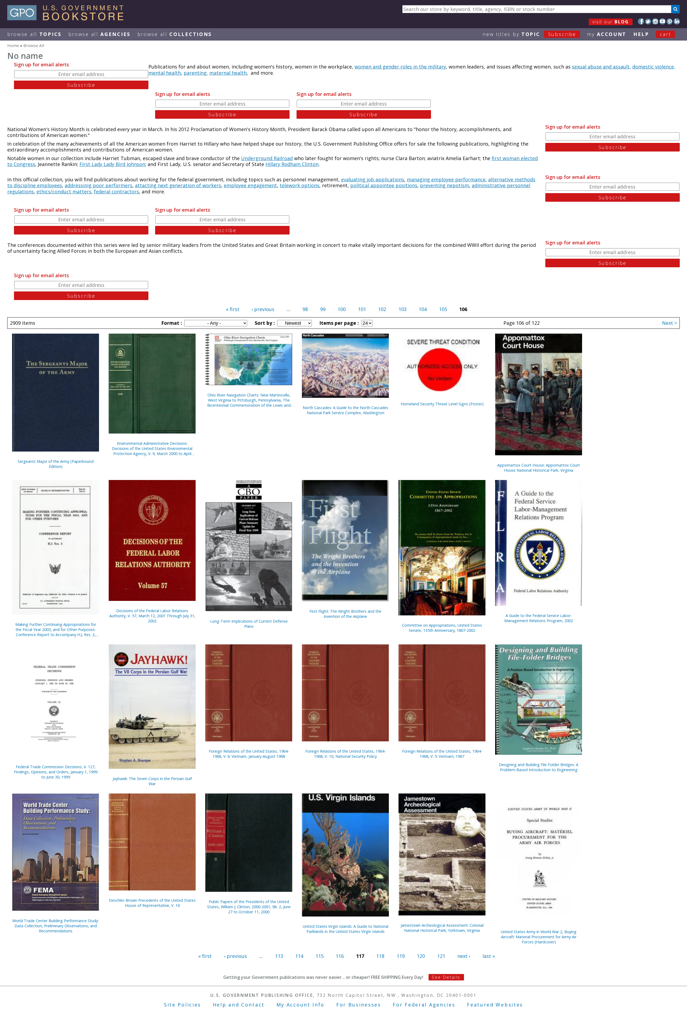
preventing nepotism (444, 185)
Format (171, 323)
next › (463, 956)
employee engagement (250, 185)
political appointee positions (383, 185)
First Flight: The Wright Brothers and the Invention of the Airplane (345, 614)
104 (423, 309)
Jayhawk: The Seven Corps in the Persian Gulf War (152, 781)
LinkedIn (677, 21)
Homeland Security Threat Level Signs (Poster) (442, 403)
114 (299, 956)
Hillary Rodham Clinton (292, 164)
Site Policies (182, 1004)
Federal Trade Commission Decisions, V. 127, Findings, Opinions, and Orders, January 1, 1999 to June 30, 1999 (55, 772)
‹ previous (262, 309)
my (606, 34)
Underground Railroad (267, 158)
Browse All (34, 34)
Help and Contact (239, 1004)
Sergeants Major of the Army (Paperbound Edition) (56, 464)
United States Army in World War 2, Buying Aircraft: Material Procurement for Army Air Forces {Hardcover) (538, 936)
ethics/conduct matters (63, 191)
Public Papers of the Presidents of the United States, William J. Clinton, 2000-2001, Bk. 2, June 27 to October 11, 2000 (249, 906)
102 (382, 309)
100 (342, 309)
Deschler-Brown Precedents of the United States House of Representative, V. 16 (152, 903)
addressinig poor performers (98, 185)
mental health (164, 73)
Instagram (655, 21)
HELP (641, 34)
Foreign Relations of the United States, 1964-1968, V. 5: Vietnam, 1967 (442, 754)
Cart (665, 34)
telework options (299, 185)
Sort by (264, 323)
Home (13, 45)
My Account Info (300, 1004)
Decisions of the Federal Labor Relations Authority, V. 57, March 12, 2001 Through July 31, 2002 (152, 615)
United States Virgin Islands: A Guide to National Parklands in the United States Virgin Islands (345, 929)
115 (320, 956)
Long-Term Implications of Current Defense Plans (249, 624)
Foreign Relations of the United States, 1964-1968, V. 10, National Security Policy (345, 754)
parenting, (196, 73)
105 (443, 309)
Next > (669, 323)
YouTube (662, 21)
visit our (610, 22)
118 (380, 956)
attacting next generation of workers (178, 185)
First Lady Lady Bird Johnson (112, 164)
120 (421, 956)
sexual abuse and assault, (601, 66)
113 (279, 956)
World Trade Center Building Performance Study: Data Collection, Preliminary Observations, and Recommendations (55, 925)
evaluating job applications (372, 179)
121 (441, 956)
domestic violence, (653, 66)
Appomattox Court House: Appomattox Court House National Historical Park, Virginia (538, 468)
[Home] (67, 18)
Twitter (648, 21)
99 (323, 309)
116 (340, 956)
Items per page (338, 323)
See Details (446, 977)
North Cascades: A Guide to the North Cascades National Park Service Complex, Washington (345, 410)
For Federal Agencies (424, 1004)
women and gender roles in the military (400, 66)
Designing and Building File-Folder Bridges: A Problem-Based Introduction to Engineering (538, 767)
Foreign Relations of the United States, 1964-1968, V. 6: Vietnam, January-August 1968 (249, 754)
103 (403, 309)
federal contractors (116, 191)
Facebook (641, 21)
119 (401, 956)
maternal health (228, 73)
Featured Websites (495, 1004)
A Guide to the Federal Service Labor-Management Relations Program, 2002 (538, 618)
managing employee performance (446, 179)
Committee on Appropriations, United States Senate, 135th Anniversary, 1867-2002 (442, 628)
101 (362, 309)
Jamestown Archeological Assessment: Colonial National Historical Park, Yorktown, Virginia (442, 928)
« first (232, 309)
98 (305, 309)
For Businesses (358, 1004)
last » (489, 956)
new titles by (529, 34)
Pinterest (670, 21)
